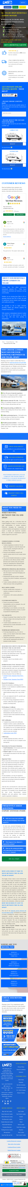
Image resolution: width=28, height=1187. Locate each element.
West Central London (21, 1135)
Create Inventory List (21, 1087)
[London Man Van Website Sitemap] (8, 1103)
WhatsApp (15, 7)
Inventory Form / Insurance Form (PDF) (13, 679)
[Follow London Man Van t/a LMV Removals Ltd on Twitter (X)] (5, 1101)
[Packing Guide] (14, 1035)
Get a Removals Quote (15, 45)
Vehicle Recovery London (14, 1150)
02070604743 (8, 7)
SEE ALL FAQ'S (14, 859)
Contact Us (7, 1086)
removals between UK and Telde (18, 362)
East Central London (21, 1114)
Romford (21, 1129)
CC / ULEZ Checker (21, 1090)
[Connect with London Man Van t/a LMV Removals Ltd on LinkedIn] (5, 1103)
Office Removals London (7, 1116)
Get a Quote (22, 7)
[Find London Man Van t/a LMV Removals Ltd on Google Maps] (8, 1101)
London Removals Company (14, 1141)
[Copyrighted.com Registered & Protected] (14, 1156)
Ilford (21, 1122)
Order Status (21, 1079)
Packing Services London (7, 1129)
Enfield (21, 1116)
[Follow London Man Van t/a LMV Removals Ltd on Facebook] (2, 1101)
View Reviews (9, 214)
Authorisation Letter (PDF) (10, 733)
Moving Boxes (7, 1132)
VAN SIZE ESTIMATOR (14, 458)
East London (21, 1111)
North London (21, 1124)
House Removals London (7, 1114)
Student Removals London (7, 1122)
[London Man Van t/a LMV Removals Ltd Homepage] (7, 2)
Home (3, 341)
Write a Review (20, 214)
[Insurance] (14, 1162)
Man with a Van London (14, 1144)
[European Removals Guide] (14, 1021)
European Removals (10, 341)
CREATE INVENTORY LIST (14, 467)
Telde (17, 341)
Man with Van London (7, 1111)
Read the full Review (7, 236)
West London (21, 1132)
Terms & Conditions (21, 1069)
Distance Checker (21, 1092)
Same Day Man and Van (7, 1135)
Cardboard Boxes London (14, 1147)
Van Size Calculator (21, 1085)
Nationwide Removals (7, 1124)
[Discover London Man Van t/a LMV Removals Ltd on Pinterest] (10, 1101)
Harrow (21, 1119)
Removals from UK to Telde (9, 343)
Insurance (21, 1072)
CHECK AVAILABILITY (14, 449)
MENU (23, 2)
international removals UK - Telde (12, 289)
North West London (21, 1127)
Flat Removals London (7, 1119)
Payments (21, 1082)
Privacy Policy (21, 1067)
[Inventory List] (14, 1049)
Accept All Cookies (14, 1170)
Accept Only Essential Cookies (14, 1174)
